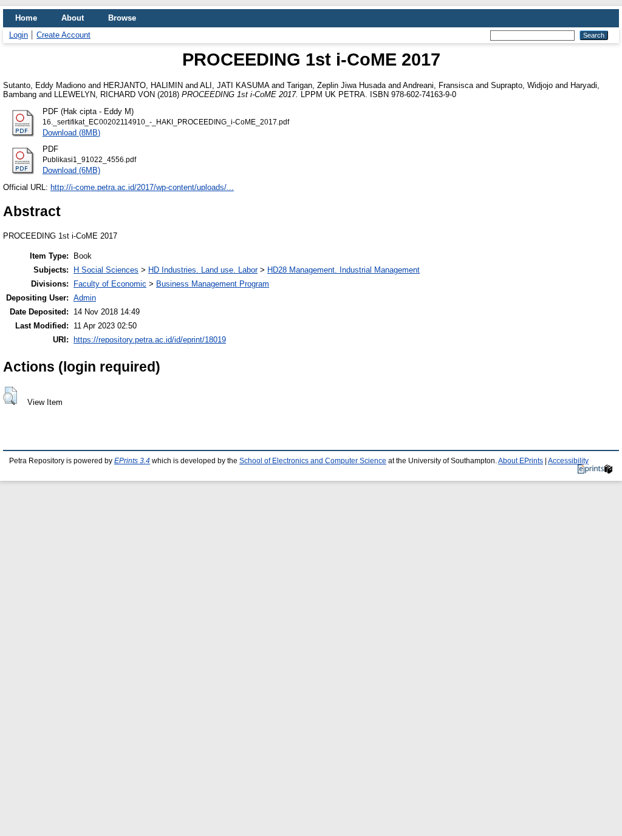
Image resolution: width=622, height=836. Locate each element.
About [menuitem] (72, 17)
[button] (10, 396)
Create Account (63, 34)
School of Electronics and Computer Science (312, 460)
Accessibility (568, 460)
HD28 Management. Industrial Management (343, 269)
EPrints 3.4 (132, 460)
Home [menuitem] (26, 17)
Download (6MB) (71, 170)
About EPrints (520, 460)
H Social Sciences (105, 269)
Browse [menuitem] (122, 17)
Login (18, 34)
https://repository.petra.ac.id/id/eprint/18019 (149, 339)
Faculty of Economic (109, 283)
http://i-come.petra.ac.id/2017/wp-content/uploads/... (142, 187)
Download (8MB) (71, 132)
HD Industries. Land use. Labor (203, 269)
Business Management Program (212, 283)
